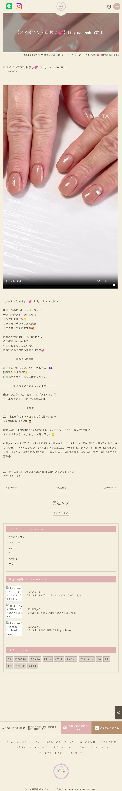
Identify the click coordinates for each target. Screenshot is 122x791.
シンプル (13, 547)
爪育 (9, 666)
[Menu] (117, 6)
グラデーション (86, 659)
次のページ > (109, 487)
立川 (9, 659)
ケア (11, 553)
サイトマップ (75, 752)
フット (18, 475)
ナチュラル (35, 659)
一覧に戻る (61, 487)
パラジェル (8, 475)
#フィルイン (61, 512)
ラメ (99, 659)
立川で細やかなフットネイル (58, 471)
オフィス (59, 659)
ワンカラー (14, 542)
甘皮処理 (32, 666)
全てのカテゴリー (18, 536)
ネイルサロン (21, 659)
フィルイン (20, 666)
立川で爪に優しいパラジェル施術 (22, 471)
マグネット (71, 659)
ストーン (47, 659)
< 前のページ (12, 487)
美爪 (106, 659)
